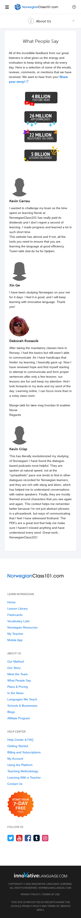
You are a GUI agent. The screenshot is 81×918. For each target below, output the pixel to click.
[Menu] (7, 7)
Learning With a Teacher (24, 777)
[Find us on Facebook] (28, 838)
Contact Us (14, 784)
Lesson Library (17, 608)
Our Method (15, 661)
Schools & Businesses (22, 705)
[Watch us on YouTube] (19, 838)
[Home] (36, 10)
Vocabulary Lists (18, 621)
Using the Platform (20, 765)
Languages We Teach (22, 699)
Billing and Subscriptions (24, 752)
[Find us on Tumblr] (36, 838)
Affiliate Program (18, 718)
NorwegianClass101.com (54, 888)
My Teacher (15, 633)
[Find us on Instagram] (45, 838)
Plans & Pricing (17, 686)
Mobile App (14, 640)
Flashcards (14, 615)
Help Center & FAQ (20, 739)
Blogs (11, 712)
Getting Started (17, 746)
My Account (15, 758)
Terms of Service (58, 906)
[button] (74, 7)
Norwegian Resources (22, 627)
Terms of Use (51, 894)
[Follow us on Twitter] (10, 838)
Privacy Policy (30, 894)
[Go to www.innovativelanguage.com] (40, 875)
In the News (15, 693)
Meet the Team (17, 674)
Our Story (14, 668)
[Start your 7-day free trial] (20, 804)
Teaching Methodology (22, 771)
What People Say (19, 680)
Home (11, 602)
